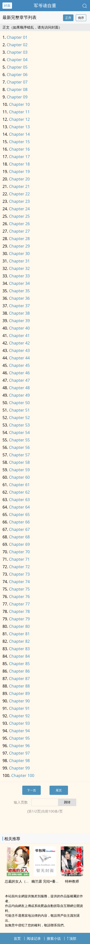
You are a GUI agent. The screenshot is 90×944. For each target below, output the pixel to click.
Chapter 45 (19, 365)
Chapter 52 (19, 417)
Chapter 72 (19, 566)
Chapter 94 (19, 730)
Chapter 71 (19, 559)
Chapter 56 (19, 447)
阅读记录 (34, 938)
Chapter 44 (19, 358)
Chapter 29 (19, 246)
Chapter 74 (19, 581)
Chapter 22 (19, 194)
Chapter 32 (19, 268)
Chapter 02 (17, 44)
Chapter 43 (19, 350)
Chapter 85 (19, 663)
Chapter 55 (19, 440)
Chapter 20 (19, 179)
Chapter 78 (19, 611)
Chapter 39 (19, 320)
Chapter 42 (19, 343)
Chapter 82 (19, 641)
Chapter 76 (19, 596)
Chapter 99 (19, 768)
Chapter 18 (19, 164)
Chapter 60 (19, 477)
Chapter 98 (19, 760)
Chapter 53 (19, 425)
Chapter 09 (17, 97)
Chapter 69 (19, 544)
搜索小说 (54, 938)
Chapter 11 (19, 112)
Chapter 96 (19, 745)
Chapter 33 (19, 276)
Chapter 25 (19, 216)
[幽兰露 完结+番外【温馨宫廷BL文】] (45, 874)
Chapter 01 (17, 37)
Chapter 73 (19, 574)
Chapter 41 (19, 335)
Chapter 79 (19, 619)
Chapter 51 (19, 410)
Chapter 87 (19, 678)
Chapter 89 (19, 693)
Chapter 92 (19, 716)
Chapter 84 (19, 656)
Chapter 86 (19, 671)
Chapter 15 (19, 141)
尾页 (59, 790)
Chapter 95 (19, 738)
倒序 (81, 18)
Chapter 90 (19, 701)
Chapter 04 (17, 59)
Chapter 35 (19, 291)
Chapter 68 (19, 537)
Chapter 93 (19, 723)
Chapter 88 (19, 686)
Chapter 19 (19, 171)
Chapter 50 (19, 402)
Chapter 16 (19, 149)
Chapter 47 (19, 380)
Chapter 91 (19, 708)
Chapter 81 (19, 634)
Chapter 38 (19, 313)
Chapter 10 (19, 104)
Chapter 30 (19, 253)
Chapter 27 (19, 231)
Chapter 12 (19, 119)
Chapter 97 (19, 753)
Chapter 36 (19, 298)
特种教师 (72, 881)
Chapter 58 (19, 462)
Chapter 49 (19, 395)
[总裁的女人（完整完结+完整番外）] (18, 874)
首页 (17, 938)
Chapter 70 (19, 552)
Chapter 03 (17, 52)
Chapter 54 (19, 432)
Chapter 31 (19, 261)
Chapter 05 (17, 67)
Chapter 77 (19, 604)
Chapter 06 (17, 74)
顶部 (72, 938)
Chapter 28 (19, 238)
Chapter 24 (19, 209)
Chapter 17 (19, 156)
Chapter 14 (19, 134)
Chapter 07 (17, 82)
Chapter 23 (19, 201)
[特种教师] (72, 874)
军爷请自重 (45, 5)
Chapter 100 (22, 775)
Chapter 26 (19, 223)
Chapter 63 (19, 499)
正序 (68, 18)
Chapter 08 (17, 89)
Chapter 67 (19, 529)
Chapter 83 (19, 648)
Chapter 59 (19, 469)
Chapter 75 (19, 589)
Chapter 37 (19, 305)
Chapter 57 (19, 455)
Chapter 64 (19, 507)
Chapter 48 (19, 387)
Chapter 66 (19, 522)
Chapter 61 (19, 484)
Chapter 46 (19, 373)
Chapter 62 (19, 492)
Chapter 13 (19, 126)
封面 (7, 5)
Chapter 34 (19, 283)
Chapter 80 (19, 626)
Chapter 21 (19, 186)
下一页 (31, 790)
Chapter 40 (19, 328)
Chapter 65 (19, 514)
